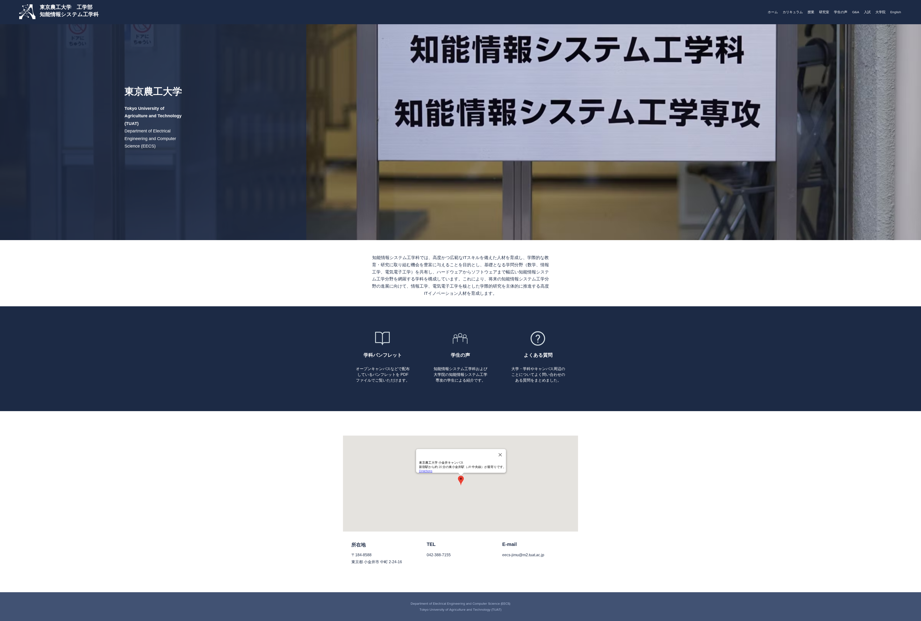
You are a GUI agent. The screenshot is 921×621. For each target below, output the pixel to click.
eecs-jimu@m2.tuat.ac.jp (523, 555)
